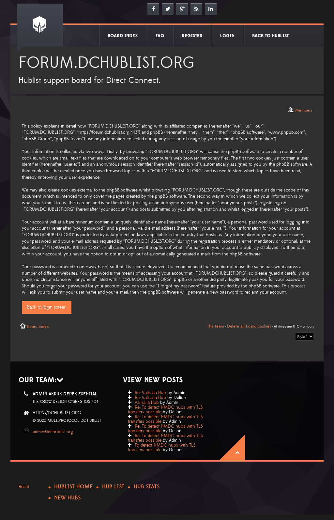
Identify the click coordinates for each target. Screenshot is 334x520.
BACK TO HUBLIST (270, 36)
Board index (38, 326)
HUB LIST (113, 486)
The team (215, 326)
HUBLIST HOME (73, 486)
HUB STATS (146, 486)
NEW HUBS (67, 497)
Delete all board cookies (249, 326)
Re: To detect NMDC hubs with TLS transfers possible (165, 410)
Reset (24, 487)
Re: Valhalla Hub (150, 393)
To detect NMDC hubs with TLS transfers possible (162, 447)
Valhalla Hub (147, 402)
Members (303, 110)
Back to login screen (47, 307)
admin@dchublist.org (53, 432)
